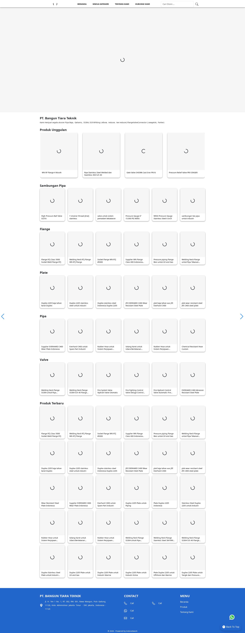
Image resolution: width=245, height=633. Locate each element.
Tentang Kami (122, 4)
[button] (3, 316)
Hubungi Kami (142, 4)
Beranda (82, 4)
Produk (183, 607)
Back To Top (232, 626)
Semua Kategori (101, 4)
